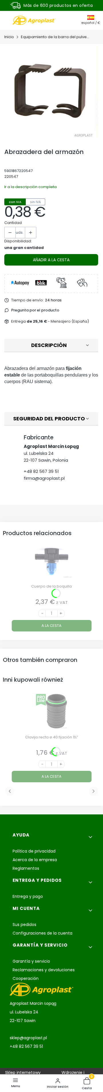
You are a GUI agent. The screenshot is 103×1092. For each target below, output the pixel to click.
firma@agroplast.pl (44, 478)
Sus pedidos (24, 924)
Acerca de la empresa (35, 860)
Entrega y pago (28, 896)
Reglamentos (26, 868)
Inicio (9, 37)
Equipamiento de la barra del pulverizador (55, 37)
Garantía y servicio (31, 961)
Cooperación (26, 978)
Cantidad (13, 222)
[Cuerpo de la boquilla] (51, 562)
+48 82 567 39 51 (41, 471)
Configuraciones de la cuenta (42, 933)
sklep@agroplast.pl (28, 1038)
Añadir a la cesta (51, 260)
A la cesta (51, 625)
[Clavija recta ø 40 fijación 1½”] (51, 713)
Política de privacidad (34, 851)
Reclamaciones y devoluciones (44, 970)
